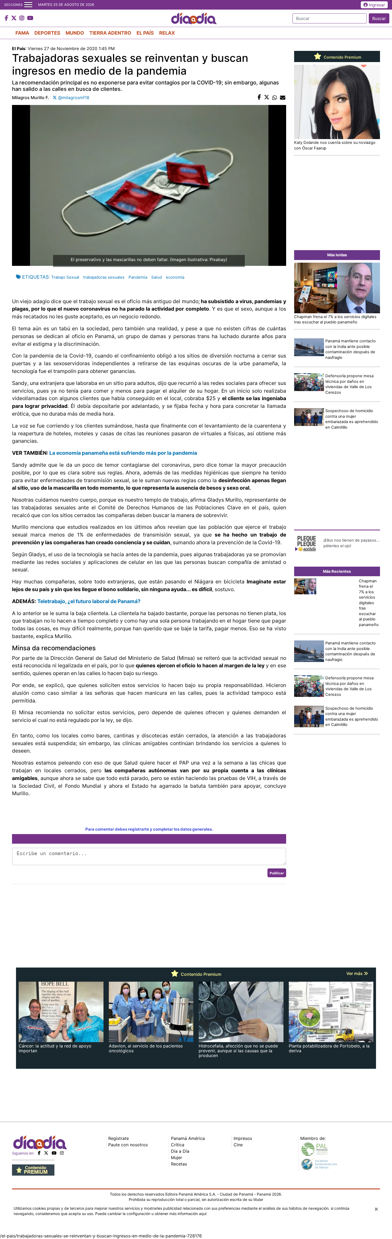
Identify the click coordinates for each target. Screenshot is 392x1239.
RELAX (167, 33)
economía (175, 277)
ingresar (377, 4)
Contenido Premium (342, 57)
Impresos (243, 1138)
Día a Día (180, 1151)
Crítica (177, 1144)
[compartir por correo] (283, 97)
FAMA (22, 33)
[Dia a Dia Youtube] (30, 18)
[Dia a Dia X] (14, 18)
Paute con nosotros (128, 1144)
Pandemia (138, 277)
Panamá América (188, 1138)
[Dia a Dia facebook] (7, 18)
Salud (156, 277)
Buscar (379, 18)
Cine (238, 1144)
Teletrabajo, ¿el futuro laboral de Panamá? (89, 601)
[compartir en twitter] (267, 97)
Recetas (179, 1164)
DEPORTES (47, 33)
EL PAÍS (145, 33)
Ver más (355, 973)
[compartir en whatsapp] (274, 97)
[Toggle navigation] (28, 5)
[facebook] (39, 1153)
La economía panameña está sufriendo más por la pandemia (123, 453)
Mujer (176, 1157)
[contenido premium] (33, 1169)
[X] (46, 1153)
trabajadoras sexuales (104, 277)
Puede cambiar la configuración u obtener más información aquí (150, 1213)
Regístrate (118, 1138)
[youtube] (54, 1153)
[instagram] (62, 1153)
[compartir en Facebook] (259, 97)
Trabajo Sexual (65, 277)
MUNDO (75, 33)
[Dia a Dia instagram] (22, 18)
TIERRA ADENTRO (110, 33)
